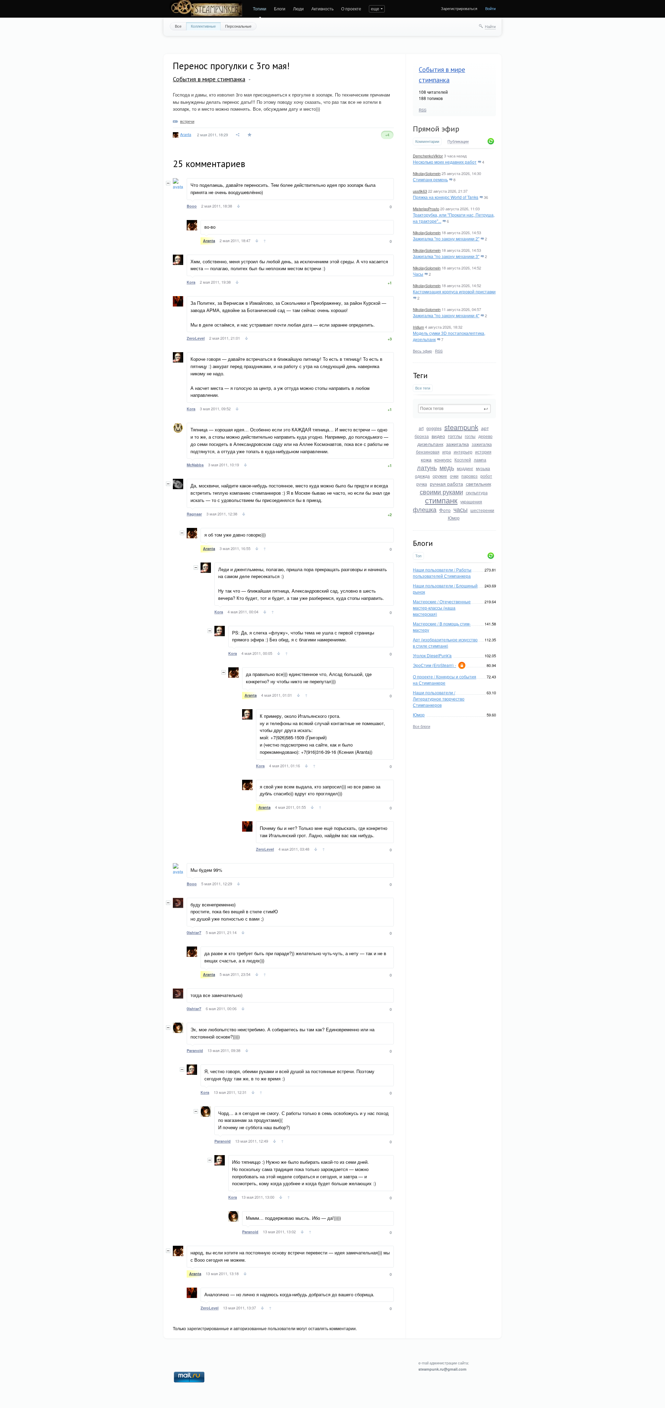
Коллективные (203, 26)
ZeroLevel (196, 338)
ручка (421, 484)
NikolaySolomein (427, 173)
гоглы (470, 436)
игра (446, 452)
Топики (259, 8)
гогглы (455, 435)
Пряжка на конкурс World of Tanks (445, 197)
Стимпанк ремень (430, 179)
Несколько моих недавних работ (445, 162)
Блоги (279, 8)
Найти (490, 26)
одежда (422, 476)
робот (486, 476)
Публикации (458, 141)
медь (447, 467)
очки (454, 476)
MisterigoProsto (426, 208)
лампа (480, 460)
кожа (426, 459)
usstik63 (420, 191)
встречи (187, 121)
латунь (427, 467)
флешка (424, 509)
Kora (191, 282)
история (483, 452)
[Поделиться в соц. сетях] (238, 135)
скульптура (477, 492)
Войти (490, 8)
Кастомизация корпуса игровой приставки (454, 291)
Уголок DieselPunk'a (432, 655)
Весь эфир (422, 351)
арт (485, 427)
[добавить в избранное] (250, 135)
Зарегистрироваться (459, 8)
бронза (422, 436)
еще (375, 8)
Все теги (422, 388)
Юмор (454, 518)
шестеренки (482, 510)
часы (460, 509)
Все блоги (421, 726)
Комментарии (427, 141)
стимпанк (441, 500)
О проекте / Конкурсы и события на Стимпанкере (444, 680)
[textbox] (454, 408)
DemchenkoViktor (428, 155)
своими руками (441, 491)
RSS (422, 109)
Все (178, 26)
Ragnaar (194, 513)
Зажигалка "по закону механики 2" (446, 238)
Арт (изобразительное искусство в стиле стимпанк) (445, 643)
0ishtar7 (194, 932)
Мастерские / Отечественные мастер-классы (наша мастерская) (442, 607)
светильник (478, 483)
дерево (485, 436)
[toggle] (249, 79)
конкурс (443, 459)
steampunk (461, 427)
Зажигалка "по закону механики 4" (446, 315)
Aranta (185, 134)
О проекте (351, 8)
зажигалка (457, 443)
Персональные (238, 26)
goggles (434, 428)
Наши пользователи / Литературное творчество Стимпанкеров (438, 698)
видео (438, 435)
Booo (192, 206)
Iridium (418, 327)
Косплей (462, 460)
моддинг (465, 468)
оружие (440, 476)
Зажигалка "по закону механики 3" (446, 256)
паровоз (469, 476)
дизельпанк (430, 443)
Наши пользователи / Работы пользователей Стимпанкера (442, 573)
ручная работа (446, 483)
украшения (471, 501)
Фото (445, 509)
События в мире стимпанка (209, 79)
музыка (483, 468)
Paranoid (195, 1050)
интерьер (463, 452)
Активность (322, 8)
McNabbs (195, 464)
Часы (418, 274)
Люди (298, 8)
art (421, 428)
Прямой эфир (436, 129)
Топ (418, 556)
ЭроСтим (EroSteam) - (434, 665)
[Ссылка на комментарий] (238, 207)
